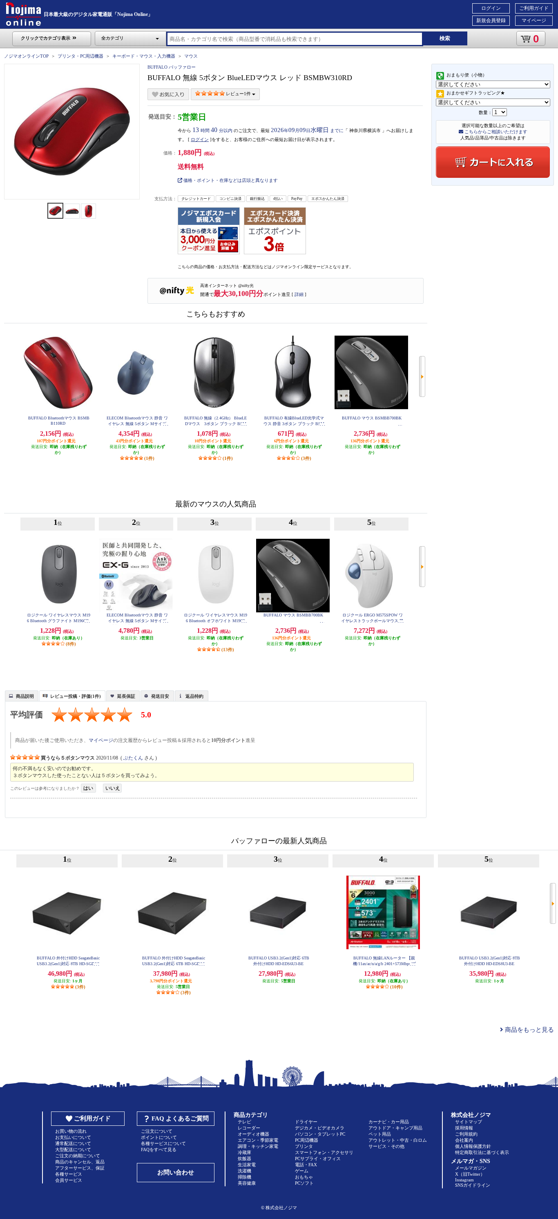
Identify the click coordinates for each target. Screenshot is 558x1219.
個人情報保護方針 (473, 1146)
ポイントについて (159, 1137)
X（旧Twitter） (470, 1174)
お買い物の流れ (71, 1131)
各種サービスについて (163, 1143)
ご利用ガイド (534, 8)
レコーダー (249, 1127)
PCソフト (304, 1183)
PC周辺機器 (306, 1140)
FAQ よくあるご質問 (180, 1118)
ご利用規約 (466, 1134)
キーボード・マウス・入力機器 (144, 56)
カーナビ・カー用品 (388, 1121)
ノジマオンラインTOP (26, 56)
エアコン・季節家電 (258, 1140)
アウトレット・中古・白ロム (397, 1140)
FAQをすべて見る (158, 1149)
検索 (445, 38)
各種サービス (68, 1174)
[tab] (21, 695)
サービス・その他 (386, 1146)
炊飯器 (244, 1158)
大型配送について (73, 1149)
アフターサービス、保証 (80, 1167)
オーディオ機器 (253, 1134)
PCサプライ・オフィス (318, 1158)
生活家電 (247, 1164)
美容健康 (247, 1183)
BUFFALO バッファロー (171, 67)
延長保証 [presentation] (126, 696)
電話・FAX (306, 1164)
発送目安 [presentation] (160, 696)
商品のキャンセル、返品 (80, 1161)
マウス (191, 56)
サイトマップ (468, 1121)
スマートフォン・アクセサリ (324, 1152)
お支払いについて (73, 1137)
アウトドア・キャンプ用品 (395, 1127)
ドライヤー (306, 1121)
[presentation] (20, 695)
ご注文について (156, 1131)
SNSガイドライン (472, 1185)
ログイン (491, 8)
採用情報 (464, 1127)
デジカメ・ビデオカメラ (319, 1127)
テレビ (244, 1121)
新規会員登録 (491, 20)
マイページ (534, 20)
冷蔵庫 (244, 1152)
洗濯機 (244, 1170)
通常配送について (73, 1143)
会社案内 (464, 1140)
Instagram (464, 1179)
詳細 (299, 294)
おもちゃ (304, 1176)
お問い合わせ (175, 1172)
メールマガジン (471, 1167)
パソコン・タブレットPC (320, 1134)
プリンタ (304, 1146)
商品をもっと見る (528, 1029)
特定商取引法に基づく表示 (482, 1152)
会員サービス (68, 1180)
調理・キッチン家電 (258, 1146)
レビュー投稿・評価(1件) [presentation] (75, 696)
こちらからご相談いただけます (495, 131)
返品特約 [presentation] (194, 696)
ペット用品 (379, 1134)
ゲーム (301, 1170)
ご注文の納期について (77, 1155)
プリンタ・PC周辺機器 (80, 56)
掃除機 (244, 1176)
